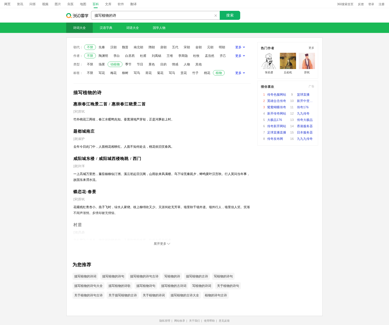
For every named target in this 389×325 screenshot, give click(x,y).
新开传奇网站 (276, 113)
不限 (90, 47)
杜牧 (196, 56)
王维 (170, 56)
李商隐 (183, 56)
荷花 (148, 73)
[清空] (216, 16)
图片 (58, 4)
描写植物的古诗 (197, 276)
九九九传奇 (305, 139)
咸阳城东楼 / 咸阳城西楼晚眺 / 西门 (107, 158)
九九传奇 (303, 113)
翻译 (133, 4)
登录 (371, 4)
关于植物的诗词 (154, 295)
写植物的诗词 (201, 286)
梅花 (113, 73)
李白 (116, 56)
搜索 (230, 15)
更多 (311, 47)
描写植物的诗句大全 (88, 286)
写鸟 (137, 73)
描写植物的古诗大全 (185, 295)
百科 (96, 4)
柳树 (125, 73)
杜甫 (143, 56)
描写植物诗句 (145, 286)
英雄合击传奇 (276, 101)
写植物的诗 (172, 276)
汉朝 (113, 47)
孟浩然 (209, 56)
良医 (70, 4)
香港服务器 (305, 126)
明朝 (222, 47)
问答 (32, 4)
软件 (121, 4)
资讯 (20, 4)
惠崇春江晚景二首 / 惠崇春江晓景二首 (109, 104)
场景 (102, 64)
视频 (45, 4)
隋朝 (152, 47)
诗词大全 (79, 28)
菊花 (160, 73)
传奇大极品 (305, 120)
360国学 (77, 15)
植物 (219, 73)
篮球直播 (303, 94)
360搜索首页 (345, 4)
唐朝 (163, 47)
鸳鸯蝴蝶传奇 (276, 107)
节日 (140, 64)
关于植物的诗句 (228, 286)
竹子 (195, 73)
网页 (7, 4)
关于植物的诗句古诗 (88, 295)
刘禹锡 (156, 56)
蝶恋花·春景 (84, 191)
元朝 (210, 47)
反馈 (361, 4)
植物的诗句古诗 (216, 295)
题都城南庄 (84, 131)
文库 (108, 4)
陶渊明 (103, 56)
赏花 (184, 73)
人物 (187, 64)
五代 (175, 47)
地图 (83, 4)
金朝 (198, 47)
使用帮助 (209, 320)
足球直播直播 (276, 132)
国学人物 (159, 28)
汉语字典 (106, 28)
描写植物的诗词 (85, 276)
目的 (163, 64)
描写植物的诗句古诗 (144, 276)
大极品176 (274, 120)
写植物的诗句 (223, 276)
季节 (128, 64)
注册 (381, 4)
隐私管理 (164, 320)
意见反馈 (224, 320)
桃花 (207, 73)
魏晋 (125, 47)
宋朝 (187, 47)
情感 (175, 64)
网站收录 (179, 320)
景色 (152, 64)
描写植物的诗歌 (120, 286)
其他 (198, 64)
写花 (102, 73)
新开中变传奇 (305, 101)
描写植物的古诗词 (173, 286)
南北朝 (138, 47)
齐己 (223, 56)
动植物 (115, 64)
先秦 (102, 47)
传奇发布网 (275, 139)
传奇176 (303, 107)
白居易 (130, 56)
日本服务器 (305, 132)
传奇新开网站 (276, 126)
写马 (172, 73)
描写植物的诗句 (113, 276)
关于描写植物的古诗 (123, 295)
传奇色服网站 (276, 94)
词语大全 (132, 28)
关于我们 (194, 320)
